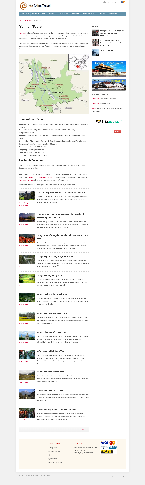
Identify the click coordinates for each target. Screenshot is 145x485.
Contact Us (114, 2)
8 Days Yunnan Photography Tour (52, 313)
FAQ (49, 455)
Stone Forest (33, 177)
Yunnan (22, 33)
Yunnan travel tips (26, 180)
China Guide (64, 14)
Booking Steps (52, 448)
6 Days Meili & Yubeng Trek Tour (52, 294)
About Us (106, 2)
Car (43, 14)
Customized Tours (88, 14)
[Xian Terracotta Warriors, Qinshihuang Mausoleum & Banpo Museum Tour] (95, 42)
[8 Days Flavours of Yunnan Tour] (27, 335)
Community (75, 14)
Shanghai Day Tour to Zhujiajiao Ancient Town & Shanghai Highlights (112, 33)
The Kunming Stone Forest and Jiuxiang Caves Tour (61, 192)
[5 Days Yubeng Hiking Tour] (27, 278)
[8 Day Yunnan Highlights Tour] (27, 354)
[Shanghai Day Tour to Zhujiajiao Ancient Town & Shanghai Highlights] (95, 33)
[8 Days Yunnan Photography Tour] (27, 316)
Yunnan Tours (23, 205)
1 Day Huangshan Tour (108, 50)
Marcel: (94, 108)
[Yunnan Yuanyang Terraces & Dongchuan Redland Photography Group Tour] (27, 217)
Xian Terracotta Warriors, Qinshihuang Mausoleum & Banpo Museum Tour (112, 43)
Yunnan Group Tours (25, 203)
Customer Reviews (114, 14)
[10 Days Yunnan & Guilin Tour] (27, 394)
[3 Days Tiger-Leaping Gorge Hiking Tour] (27, 259)
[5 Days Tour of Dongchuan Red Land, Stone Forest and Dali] (27, 238)
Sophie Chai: (95, 98)
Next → (84, 429)
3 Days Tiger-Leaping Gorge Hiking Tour (55, 256)
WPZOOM (125, 477)
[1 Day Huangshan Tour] (95, 52)
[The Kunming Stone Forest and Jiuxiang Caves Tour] (27, 195)
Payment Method (53, 459)
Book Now (101, 14)
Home (21, 20)
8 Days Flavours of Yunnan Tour (52, 332)
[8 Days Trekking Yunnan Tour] (27, 375)
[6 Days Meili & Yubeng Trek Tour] (27, 297)
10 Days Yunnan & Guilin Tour (50, 391)
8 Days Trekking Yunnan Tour (50, 372)
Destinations (52, 14)
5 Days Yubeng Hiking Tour (49, 275)
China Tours (25, 14)
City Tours (35, 14)
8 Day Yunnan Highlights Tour (51, 351)
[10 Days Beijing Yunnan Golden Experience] (27, 412)
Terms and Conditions (55, 462)
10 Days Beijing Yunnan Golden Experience (56, 409)
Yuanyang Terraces (46, 177)
